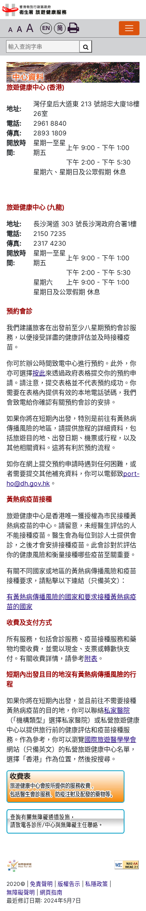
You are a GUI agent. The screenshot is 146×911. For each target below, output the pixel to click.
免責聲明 (41, 884)
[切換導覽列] (129, 28)
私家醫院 (117, 710)
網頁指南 (51, 892)
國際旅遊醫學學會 (110, 739)
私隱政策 (96, 884)
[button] (46, 28)
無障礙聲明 (20, 892)
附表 (90, 658)
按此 (38, 373)
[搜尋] (85, 46)
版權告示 (69, 884)
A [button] (10, 30)
